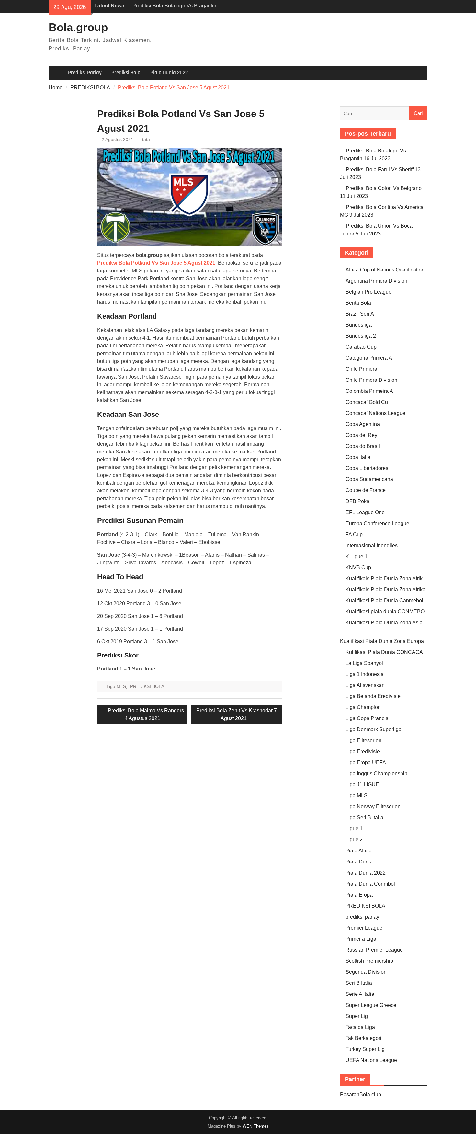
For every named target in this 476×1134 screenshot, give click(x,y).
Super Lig (357, 1016)
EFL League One (365, 512)
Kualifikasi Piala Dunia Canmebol (384, 600)
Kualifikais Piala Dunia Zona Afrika (385, 589)
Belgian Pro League (368, 292)
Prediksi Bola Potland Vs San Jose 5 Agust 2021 (156, 263)
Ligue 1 (354, 828)
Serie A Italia (360, 994)
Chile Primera (361, 369)
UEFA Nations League (371, 1060)
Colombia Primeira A (369, 391)
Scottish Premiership (369, 961)
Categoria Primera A (369, 358)
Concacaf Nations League (375, 413)
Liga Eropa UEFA (366, 762)
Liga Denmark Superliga (374, 729)
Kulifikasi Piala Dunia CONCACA (384, 652)
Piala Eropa (359, 895)
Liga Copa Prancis (367, 718)
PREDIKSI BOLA (147, 686)
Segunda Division (366, 972)
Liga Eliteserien (363, 740)
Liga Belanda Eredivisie (373, 696)
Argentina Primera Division (376, 281)
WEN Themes (256, 1126)
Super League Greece (371, 1005)
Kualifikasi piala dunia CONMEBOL (386, 611)
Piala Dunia (359, 861)
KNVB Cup (358, 567)
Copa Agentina (363, 424)
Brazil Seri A (360, 314)
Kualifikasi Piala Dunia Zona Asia (384, 622)
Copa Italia (358, 457)
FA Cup (354, 534)
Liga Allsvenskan (365, 685)
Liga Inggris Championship (376, 773)
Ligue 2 (354, 839)
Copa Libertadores (367, 468)
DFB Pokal (358, 501)
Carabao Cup (361, 347)
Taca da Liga (360, 1027)
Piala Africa (359, 850)
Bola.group (78, 27)
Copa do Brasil (363, 446)
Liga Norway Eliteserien (373, 806)
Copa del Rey (361, 435)
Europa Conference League (377, 523)
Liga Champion (363, 707)
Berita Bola (358, 303)
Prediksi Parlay (85, 72)
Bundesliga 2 (361, 336)
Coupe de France (366, 490)
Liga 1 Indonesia (365, 674)
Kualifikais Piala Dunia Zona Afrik (384, 578)
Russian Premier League (374, 950)
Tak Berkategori (363, 1038)
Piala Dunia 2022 (169, 72)
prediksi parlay (362, 917)
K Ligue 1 (357, 556)
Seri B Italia (359, 983)
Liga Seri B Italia (364, 817)
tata (146, 139)
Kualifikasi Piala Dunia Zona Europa (382, 641)
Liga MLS (116, 686)
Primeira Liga (361, 939)
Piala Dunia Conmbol (370, 884)
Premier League (364, 928)
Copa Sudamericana (369, 479)
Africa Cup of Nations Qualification (385, 269)
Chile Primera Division (371, 380)
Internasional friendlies (372, 545)
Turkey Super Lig (365, 1049)
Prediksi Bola (126, 72)
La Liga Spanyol (364, 663)
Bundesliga (359, 325)
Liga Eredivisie (363, 751)
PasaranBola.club (360, 1094)
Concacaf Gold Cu (367, 402)
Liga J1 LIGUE (362, 784)
